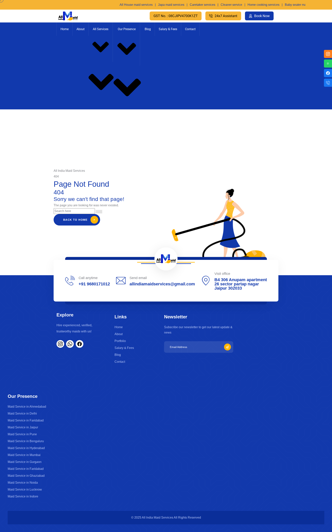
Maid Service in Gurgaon (25, 461)
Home (65, 29)
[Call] (328, 83)
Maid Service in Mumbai (24, 455)
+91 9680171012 (94, 284)
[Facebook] (328, 73)
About (80, 29)
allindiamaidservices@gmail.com (162, 284)
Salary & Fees (168, 29)
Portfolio (120, 341)
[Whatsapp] (328, 63)
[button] (176, 16)
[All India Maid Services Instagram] (328, 54)
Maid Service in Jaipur (23, 427)
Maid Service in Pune (22, 434)
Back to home (75, 219)
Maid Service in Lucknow (25, 489)
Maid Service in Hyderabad (26, 448)
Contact (190, 29)
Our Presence (127, 29)
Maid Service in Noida (23, 482)
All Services (100, 29)
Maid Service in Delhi (22, 413)
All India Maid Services (158, 517)
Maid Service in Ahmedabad (27, 406)
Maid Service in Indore (23, 496)
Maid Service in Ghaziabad (26, 475)
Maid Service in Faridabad (26, 420)
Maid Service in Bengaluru (26, 441)
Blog (148, 29)
